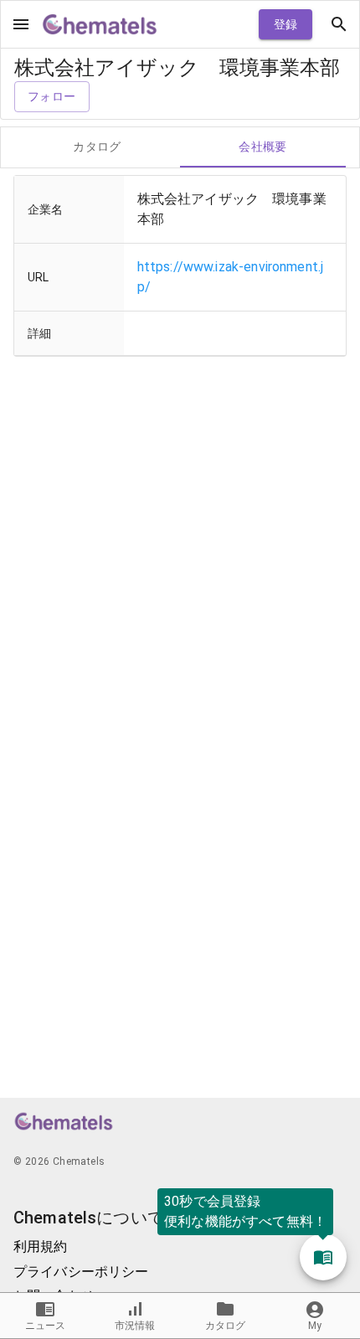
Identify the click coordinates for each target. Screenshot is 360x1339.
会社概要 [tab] (263, 146)
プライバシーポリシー (81, 1272)
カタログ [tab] (97, 146)
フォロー (52, 96)
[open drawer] (21, 24)
